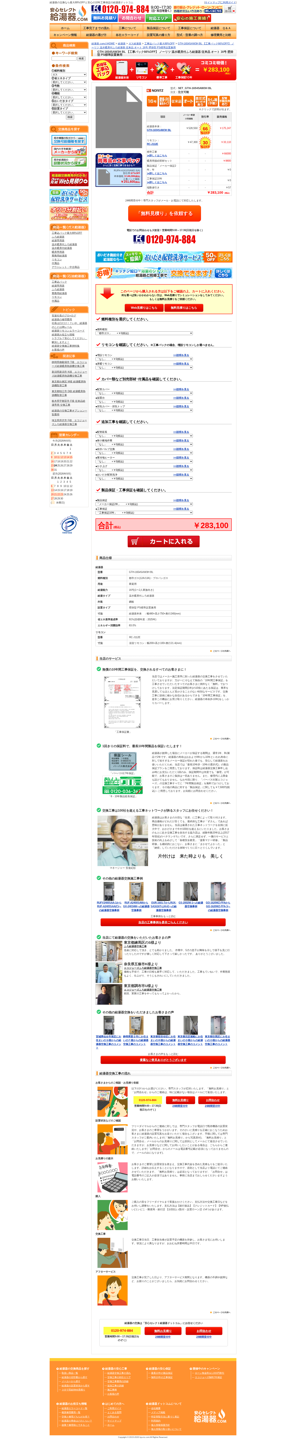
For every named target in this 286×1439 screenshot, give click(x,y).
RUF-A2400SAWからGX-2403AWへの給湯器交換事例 (136, 906)
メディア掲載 (158, 1412)
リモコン (57, 259)
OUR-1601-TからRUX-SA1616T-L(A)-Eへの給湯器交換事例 (164, 906)
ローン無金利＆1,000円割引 (209, 1373)
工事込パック (59, 281)
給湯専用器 (58, 240)
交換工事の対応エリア (119, 1377)
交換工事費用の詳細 (117, 1381)
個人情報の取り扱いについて (166, 1429)
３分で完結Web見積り (73, 1389)
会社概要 (156, 1408)
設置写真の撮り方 (158, 34)
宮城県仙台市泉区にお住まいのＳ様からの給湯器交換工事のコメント (108, 1042)
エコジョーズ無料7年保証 (208, 1377)
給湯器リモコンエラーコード (68, 330)
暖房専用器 (58, 251)
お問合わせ (113, 1416)
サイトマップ (212, 2)
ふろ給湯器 (58, 236)
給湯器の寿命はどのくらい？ (77, 1420)
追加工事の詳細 (115, 1385)
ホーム (65, 28)
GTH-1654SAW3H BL (159, 130)
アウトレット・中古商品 (66, 267)
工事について (127, 28)
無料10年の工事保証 (162, 1377)
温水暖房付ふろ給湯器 (64, 244)
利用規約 (156, 1420)
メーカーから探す (71, 1381)
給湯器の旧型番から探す (74, 1377)
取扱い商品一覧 (70, 1373)
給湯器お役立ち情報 (63, 334)
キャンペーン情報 (65, 34)
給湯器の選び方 (96, 34)
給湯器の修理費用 (62, 319)
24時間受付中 (180, 1106)
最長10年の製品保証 (162, 1373)
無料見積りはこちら (184, 307)
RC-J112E (152, 144)
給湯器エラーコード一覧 (74, 1408)
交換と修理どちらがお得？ (76, 1416)
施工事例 (112, 1389)
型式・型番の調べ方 (190, 34)
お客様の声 (58, 349)
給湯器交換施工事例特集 (66, 345)
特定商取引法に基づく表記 (165, 1416)
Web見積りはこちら (144, 307)
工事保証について (189, 28)
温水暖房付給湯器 (62, 248)
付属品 (55, 263)
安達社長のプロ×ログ (64, 315)
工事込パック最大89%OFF (67, 232)
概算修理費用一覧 (71, 1412)
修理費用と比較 (221, 34)
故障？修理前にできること (76, 1425)
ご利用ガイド (228, 2)
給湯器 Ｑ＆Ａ (221, 28)
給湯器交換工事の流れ (119, 1373)
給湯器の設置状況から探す (76, 1385)
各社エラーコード (127, 34)
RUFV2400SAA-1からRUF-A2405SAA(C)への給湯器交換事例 (109, 906)
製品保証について (158, 28)
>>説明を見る (181, 355)
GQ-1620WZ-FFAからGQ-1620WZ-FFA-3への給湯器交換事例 (218, 906)
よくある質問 (114, 1412)
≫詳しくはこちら (157, 155)
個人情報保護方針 (160, 1425)
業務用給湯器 (59, 255)
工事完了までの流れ (96, 28)
